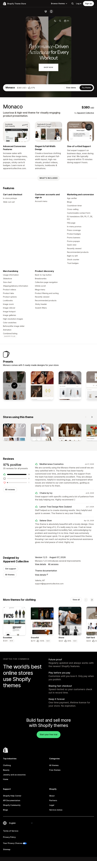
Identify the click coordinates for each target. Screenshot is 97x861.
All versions (53, 564)
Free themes (54, 770)
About (52, 796)
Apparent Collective (85, 113)
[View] (14, 433)
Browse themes (58, 3)
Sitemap (6, 849)
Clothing (7, 765)
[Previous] (86, 417)
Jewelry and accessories (14, 775)
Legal (51, 805)
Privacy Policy (9, 837)
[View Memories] (42, 385)
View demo (71, 88)
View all (76, 600)
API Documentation (11, 800)
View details (40, 564)
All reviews (10, 489)
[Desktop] (46, 11)
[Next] (92, 417)
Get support (10, 569)
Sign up (88, 3)
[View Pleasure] (70, 385)
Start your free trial (48, 734)
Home (5, 779)
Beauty (6, 770)
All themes (10, 575)
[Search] (72, 4)
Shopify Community (11, 805)
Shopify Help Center (12, 796)
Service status (55, 810)
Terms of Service (10, 831)
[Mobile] (51, 11)
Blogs (5, 810)
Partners (53, 800)
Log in (78, 3)
